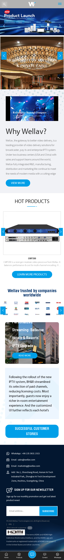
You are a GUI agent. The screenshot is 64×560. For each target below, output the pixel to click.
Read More (25, 355)
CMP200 (32, 258)
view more (18, 183)
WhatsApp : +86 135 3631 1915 (25, 453)
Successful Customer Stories (32, 431)
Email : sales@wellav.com (23, 459)
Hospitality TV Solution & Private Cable (32, 63)
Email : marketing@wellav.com (25, 466)
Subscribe (48, 511)
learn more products (32, 274)
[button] (60, 26)
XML (10, 524)
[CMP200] (32, 233)
